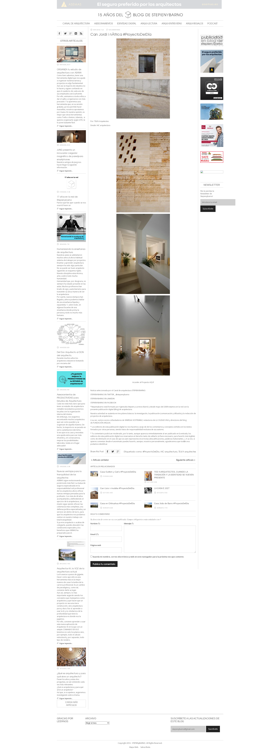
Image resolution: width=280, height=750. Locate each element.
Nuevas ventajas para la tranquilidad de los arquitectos (69, 474)
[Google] (118, 451)
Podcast (212, 23)
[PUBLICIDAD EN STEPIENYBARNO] (211, 40)
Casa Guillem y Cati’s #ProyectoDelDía (118, 472)
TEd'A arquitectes (187, 451)
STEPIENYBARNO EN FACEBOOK (103, 402)
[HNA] (211, 135)
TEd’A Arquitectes (101, 121)
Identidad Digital (126, 23)
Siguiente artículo (185, 460)
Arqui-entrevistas (172, 23)
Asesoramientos (103, 23)
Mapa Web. (134, 747)
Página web (95, 545)
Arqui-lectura (149, 23)
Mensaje (128, 523)
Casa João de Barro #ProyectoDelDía (171, 503)
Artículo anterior (101, 460)
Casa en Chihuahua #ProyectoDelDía (117, 503)
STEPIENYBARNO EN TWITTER (102, 394)
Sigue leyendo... (66, 126)
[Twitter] (112, 451)
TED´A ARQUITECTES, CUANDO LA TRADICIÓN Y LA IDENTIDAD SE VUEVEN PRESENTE (174, 475)
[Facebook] (107, 451)
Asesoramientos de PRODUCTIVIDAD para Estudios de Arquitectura (69, 397)
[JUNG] (211, 88)
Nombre (95, 523)
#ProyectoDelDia (151, 451)
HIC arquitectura (103, 125)
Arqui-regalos (194, 23)
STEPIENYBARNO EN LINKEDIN (102, 398)
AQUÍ (151, 382)
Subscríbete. (145, 747)
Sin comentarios (114, 30)
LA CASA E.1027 (161, 488)
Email (94, 534)
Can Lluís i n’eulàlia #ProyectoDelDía (117, 488)
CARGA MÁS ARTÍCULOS (71, 703)
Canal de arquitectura (76, 23)
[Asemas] (140, 4)
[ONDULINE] (211, 156)
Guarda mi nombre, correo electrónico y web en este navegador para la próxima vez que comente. (138, 557)
